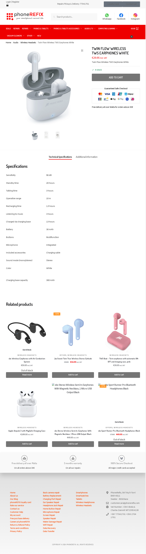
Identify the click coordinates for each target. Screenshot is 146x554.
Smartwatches (82, 496)
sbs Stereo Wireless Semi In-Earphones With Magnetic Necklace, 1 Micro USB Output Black (72, 432)
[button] (82, 50)
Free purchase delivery (19, 518)
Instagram (135, 19)
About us (14, 496)
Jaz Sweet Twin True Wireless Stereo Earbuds (73, 358)
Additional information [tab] (86, 157)
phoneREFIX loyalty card (20, 502)
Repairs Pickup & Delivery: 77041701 (73, 4)
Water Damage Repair (52, 522)
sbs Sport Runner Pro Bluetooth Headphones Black (119, 431)
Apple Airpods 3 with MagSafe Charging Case (26, 431)
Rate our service (17, 505)
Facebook (121, 19)
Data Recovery (49, 528)
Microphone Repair (51, 512)
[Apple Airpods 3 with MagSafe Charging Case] (27, 404)
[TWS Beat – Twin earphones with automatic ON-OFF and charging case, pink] (119, 332)
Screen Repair (49, 515)
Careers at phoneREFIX (20, 522)
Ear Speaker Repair (51, 502)
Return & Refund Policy (20, 525)
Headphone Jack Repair (53, 505)
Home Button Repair (52, 509)
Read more (27, 375)
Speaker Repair (49, 518)
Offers (62, 355)
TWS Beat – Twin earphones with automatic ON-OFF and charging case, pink (119, 360)
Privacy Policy (16, 531)
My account (15, 515)
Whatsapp (106, 19)
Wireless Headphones (85, 502)
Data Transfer (48, 531)
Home (8, 42)
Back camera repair (51, 492)
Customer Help (16, 512)
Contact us (14, 509)
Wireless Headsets (28, 42)
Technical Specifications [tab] (60, 157)
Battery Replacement (52, 496)
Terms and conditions (19, 528)
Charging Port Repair (52, 499)
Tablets (79, 499)
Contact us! (131, 4)
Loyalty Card (113, 4)
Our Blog (14, 499)
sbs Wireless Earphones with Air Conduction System (27, 360)
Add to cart (116, 77)
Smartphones (82, 492)
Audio (15, 42)
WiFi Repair (48, 525)
